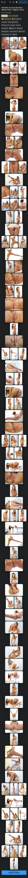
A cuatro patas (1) (6, 34)
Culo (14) (13, 25)
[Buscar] (10, 2)
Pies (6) (23, 31)
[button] (2, 2)
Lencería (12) (5, 28)
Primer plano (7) (14, 31)
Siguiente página (14, 873)
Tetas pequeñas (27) (13, 22)
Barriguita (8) (5, 31)
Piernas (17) (6, 25)
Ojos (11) (13, 28)
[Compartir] (13, 2)
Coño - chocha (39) (13, 16)
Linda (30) (4, 22)
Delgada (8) (19, 28)
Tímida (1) (14, 34)
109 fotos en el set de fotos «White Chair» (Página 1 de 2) (12, 8)
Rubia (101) (4, 16)
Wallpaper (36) (7, 19)
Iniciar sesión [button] (23, 2)
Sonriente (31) (17, 19)
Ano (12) (18, 25)
